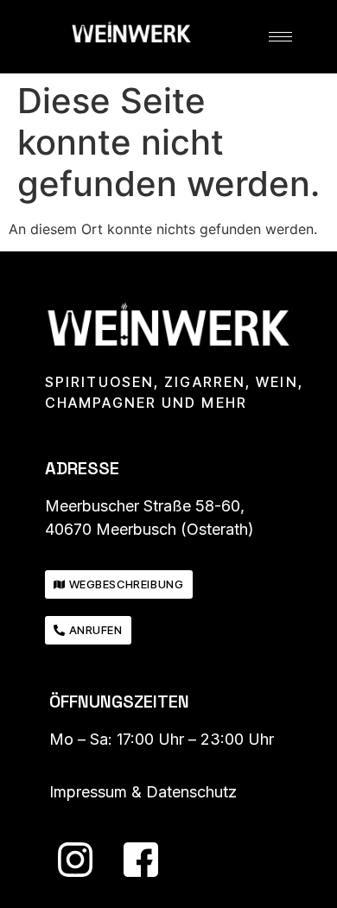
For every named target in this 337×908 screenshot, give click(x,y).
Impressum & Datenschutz (143, 792)
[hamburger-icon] (280, 36)
